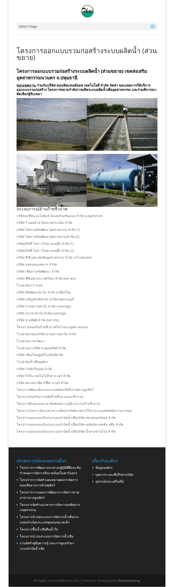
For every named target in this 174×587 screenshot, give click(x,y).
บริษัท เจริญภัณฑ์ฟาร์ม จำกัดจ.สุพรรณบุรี (45, 299)
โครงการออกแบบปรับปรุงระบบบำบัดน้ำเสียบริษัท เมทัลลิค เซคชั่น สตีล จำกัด (70, 424)
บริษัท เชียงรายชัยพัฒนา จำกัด (38, 271)
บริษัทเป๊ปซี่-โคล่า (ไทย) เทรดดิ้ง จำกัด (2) (45, 250)
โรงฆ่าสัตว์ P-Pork (30, 285)
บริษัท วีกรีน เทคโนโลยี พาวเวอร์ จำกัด (43, 376)
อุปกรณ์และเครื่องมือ (109, 481)
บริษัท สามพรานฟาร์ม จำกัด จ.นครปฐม (44, 306)
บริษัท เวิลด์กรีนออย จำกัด (34, 369)
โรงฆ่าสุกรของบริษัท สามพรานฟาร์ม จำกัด (46, 334)
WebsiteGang (129, 580)
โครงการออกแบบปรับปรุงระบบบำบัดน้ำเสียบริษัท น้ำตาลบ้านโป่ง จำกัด (66, 431)
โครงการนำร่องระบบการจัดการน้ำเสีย (46, 536)
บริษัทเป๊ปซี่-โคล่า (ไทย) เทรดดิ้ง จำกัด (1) (45, 243)
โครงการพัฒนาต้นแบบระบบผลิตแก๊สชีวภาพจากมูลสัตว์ (55, 389)
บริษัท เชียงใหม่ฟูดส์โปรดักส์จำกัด (40, 355)
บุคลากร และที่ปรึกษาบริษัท (114, 474)
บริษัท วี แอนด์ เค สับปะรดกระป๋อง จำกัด (44, 222)
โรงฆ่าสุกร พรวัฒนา (31, 341)
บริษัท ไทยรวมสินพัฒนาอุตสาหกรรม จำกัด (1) (48, 229)
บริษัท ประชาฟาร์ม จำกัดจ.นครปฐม (41, 313)
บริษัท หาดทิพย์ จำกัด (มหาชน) (38, 320)
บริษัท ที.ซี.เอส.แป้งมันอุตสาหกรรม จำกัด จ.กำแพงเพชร (54, 257)
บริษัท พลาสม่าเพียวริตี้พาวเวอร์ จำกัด (42, 383)
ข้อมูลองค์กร (104, 467)
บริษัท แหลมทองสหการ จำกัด (37, 264)
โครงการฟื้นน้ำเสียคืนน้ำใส (39, 529)
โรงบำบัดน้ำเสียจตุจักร (32, 362)
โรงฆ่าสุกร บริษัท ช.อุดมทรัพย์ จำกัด (41, 348)
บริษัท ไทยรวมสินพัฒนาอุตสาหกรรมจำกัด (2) (48, 236)
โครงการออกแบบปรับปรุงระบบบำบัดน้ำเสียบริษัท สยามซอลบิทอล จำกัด (66, 417)
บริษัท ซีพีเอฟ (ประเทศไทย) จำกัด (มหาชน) (46, 278)
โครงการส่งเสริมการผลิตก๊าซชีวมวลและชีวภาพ (50, 396)
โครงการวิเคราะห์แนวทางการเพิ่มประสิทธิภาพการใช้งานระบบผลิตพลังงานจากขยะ (75, 410)
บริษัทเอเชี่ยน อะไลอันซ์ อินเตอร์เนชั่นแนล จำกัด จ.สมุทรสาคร (60, 216)
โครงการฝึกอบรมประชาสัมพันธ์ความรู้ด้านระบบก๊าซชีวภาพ (58, 403)
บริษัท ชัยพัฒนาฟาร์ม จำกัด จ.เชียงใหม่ (44, 292)
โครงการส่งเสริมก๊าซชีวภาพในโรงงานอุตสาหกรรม (52, 327)
